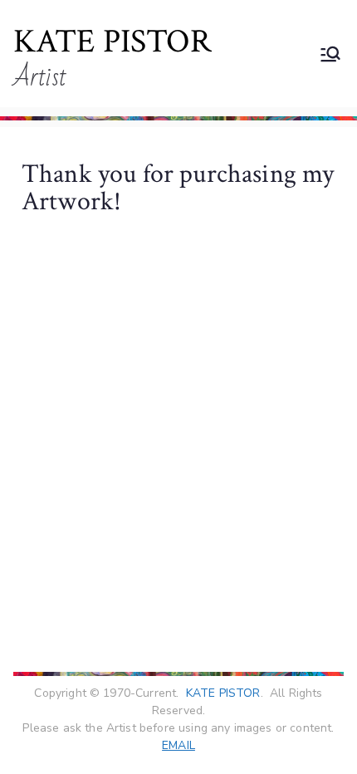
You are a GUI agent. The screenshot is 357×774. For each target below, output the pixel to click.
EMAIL (178, 745)
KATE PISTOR (112, 41)
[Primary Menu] (330, 54)
